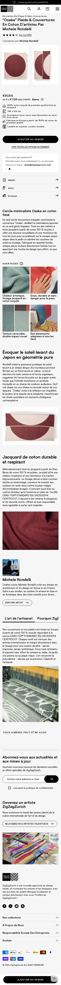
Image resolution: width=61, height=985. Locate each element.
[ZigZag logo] (7, 9)
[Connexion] (39, 9)
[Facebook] (4, 907)
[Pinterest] (23, 907)
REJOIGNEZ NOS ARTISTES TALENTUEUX (26, 824)
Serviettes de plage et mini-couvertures (25, 16)
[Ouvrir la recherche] (29, 9)
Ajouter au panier (31, 139)
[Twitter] (10, 907)
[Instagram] (16, 907)
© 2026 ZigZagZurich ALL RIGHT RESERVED (23, 965)
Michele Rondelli (29, 40)
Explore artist (14, 602)
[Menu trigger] (57, 9)
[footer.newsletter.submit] (51, 779)
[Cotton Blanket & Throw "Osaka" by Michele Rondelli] (15, 64)
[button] (47, 9)
